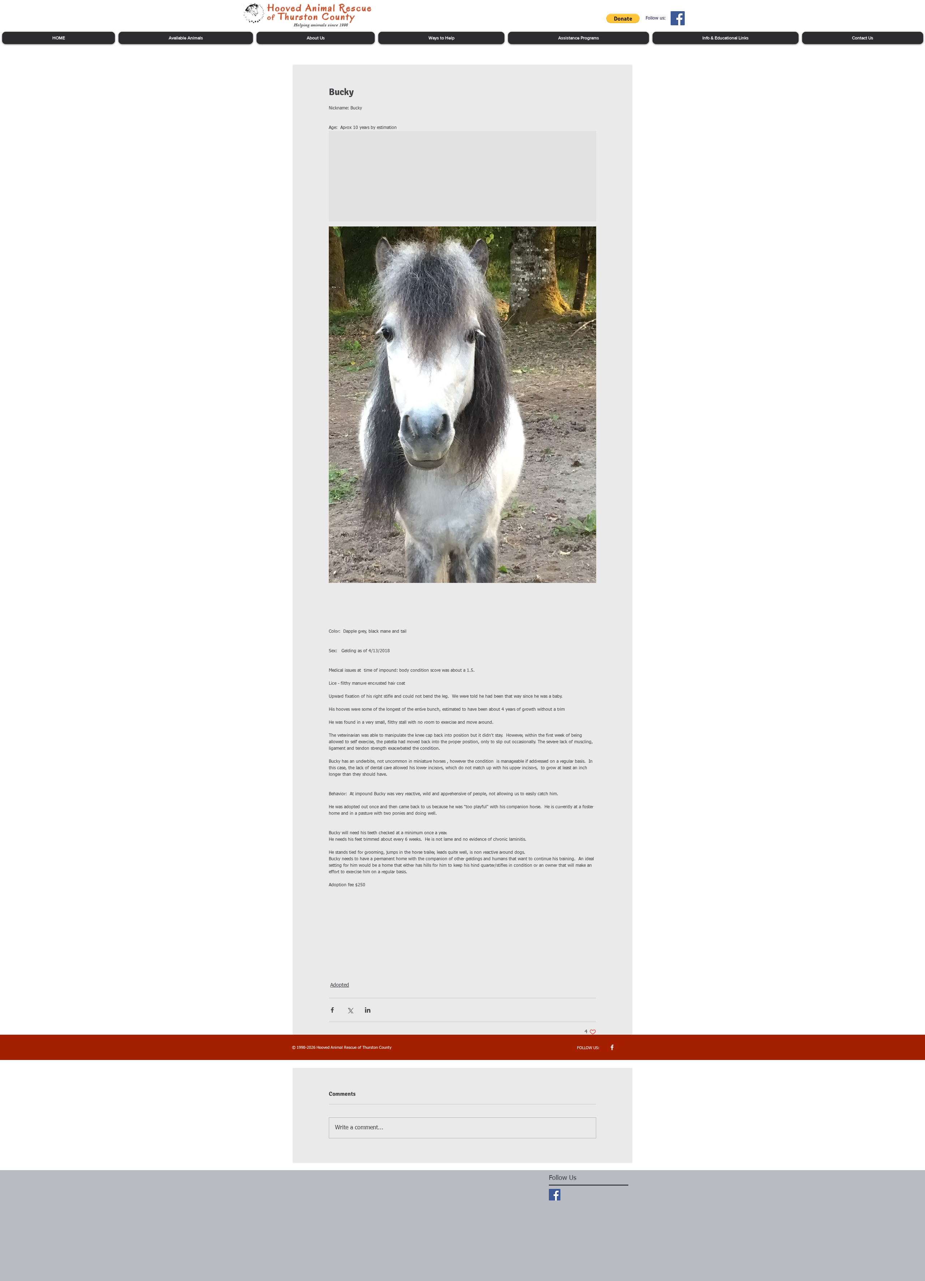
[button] (623, 18)
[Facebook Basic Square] (554, 1194)
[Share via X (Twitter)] (350, 1010)
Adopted (339, 985)
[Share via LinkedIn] (367, 1010)
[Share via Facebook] (332, 1010)
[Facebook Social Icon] (678, 18)
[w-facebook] (612, 1047)
